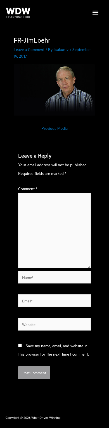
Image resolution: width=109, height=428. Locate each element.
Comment (27, 188)
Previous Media (54, 128)
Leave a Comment (29, 49)
